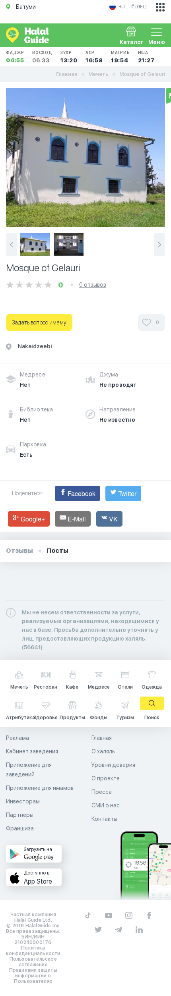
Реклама (17, 738)
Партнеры (19, 815)
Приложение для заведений (29, 770)
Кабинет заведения (32, 751)
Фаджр (15, 57)
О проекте (105, 778)
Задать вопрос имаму (39, 322)
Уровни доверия (113, 765)
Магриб (120, 57)
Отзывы (19, 550)
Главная (66, 74)
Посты (57, 550)
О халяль (103, 751)
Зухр (69, 57)
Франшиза (20, 828)
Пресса (101, 792)
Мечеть (98, 74)
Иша (146, 57)
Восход (42, 57)
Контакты (104, 819)
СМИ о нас (105, 805)
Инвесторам (23, 801)
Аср (94, 57)
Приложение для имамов (40, 788)
